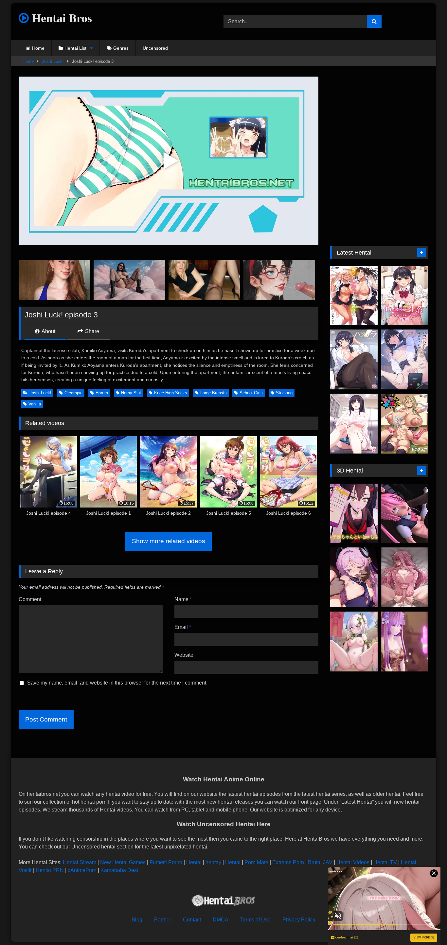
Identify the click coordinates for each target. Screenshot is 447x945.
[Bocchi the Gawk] (404, 577)
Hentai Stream (79, 862)
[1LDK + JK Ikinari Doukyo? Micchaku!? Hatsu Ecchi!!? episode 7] (404, 296)
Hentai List (75, 48)
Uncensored (155, 48)
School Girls (251, 392)
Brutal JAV (320, 862)
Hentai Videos (352, 862)
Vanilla (34, 403)
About (48, 331)
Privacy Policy (298, 919)
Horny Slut (131, 392)
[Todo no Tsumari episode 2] (354, 424)
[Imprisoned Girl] (404, 514)
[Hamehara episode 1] (354, 359)
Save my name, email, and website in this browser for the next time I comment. (117, 683)
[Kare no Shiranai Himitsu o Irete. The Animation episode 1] (404, 359)
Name (183, 599)
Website (183, 655)
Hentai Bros (60, 18)
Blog (137, 919)
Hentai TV (385, 862)
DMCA (220, 919)
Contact (192, 919)
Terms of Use (255, 919)
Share (91, 331)
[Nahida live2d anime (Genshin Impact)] (354, 641)
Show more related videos (168, 541)
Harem (102, 392)
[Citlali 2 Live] (354, 577)
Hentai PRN (50, 870)
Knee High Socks (170, 392)
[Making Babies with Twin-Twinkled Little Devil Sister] (354, 514)
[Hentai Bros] (223, 902)
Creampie (73, 392)
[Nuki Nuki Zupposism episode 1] (404, 424)
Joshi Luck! (53, 61)
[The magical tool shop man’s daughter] (404, 641)
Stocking (284, 392)
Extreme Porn (288, 862)
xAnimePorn (82, 870)
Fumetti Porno (166, 862)
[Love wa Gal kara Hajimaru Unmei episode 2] (354, 296)
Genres (121, 48)
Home (38, 48)
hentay (213, 862)
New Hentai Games (123, 862)
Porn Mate (256, 862)
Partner (162, 919)
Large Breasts (213, 392)
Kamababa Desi (119, 870)
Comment (30, 599)
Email (182, 627)
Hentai (194, 862)
